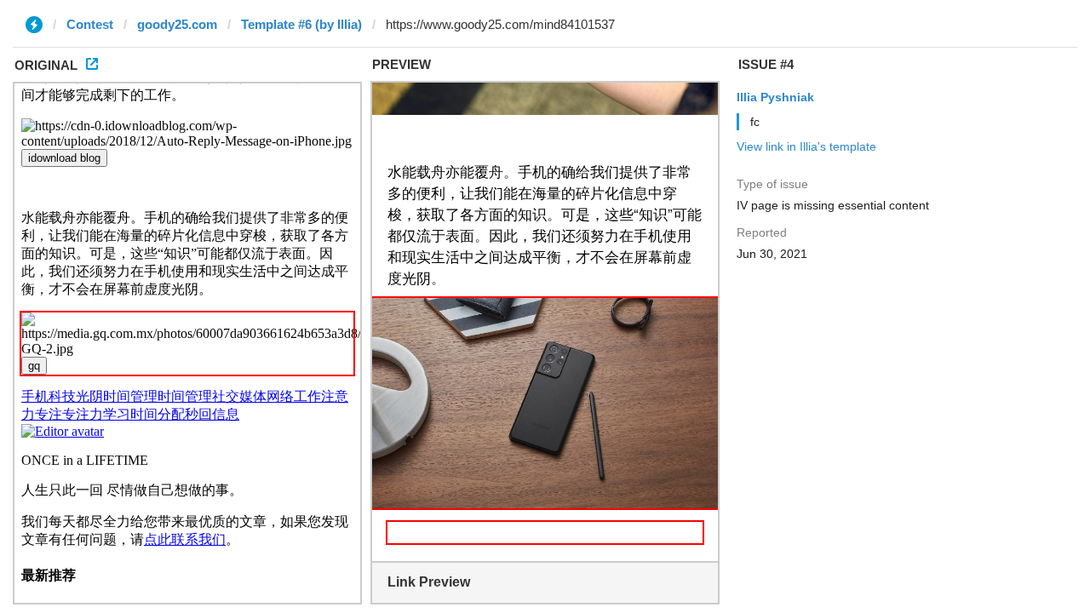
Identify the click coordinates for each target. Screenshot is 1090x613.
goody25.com (177, 24)
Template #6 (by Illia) (301, 24)
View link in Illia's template (806, 146)
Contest (89, 24)
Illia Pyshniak (775, 97)
